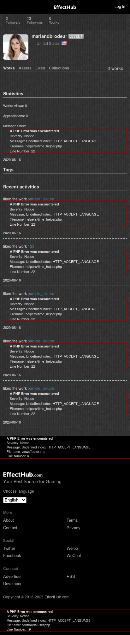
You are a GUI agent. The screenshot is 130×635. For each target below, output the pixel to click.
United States (49, 43)
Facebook (12, 555)
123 (31, 246)
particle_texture (41, 198)
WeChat (74, 555)
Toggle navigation (7, 6)
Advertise (12, 576)
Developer (12, 583)
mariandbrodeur (49, 36)
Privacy (73, 528)
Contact (10, 528)
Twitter (9, 548)
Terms (72, 520)
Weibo (72, 548)
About (8, 520)
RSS (71, 576)
